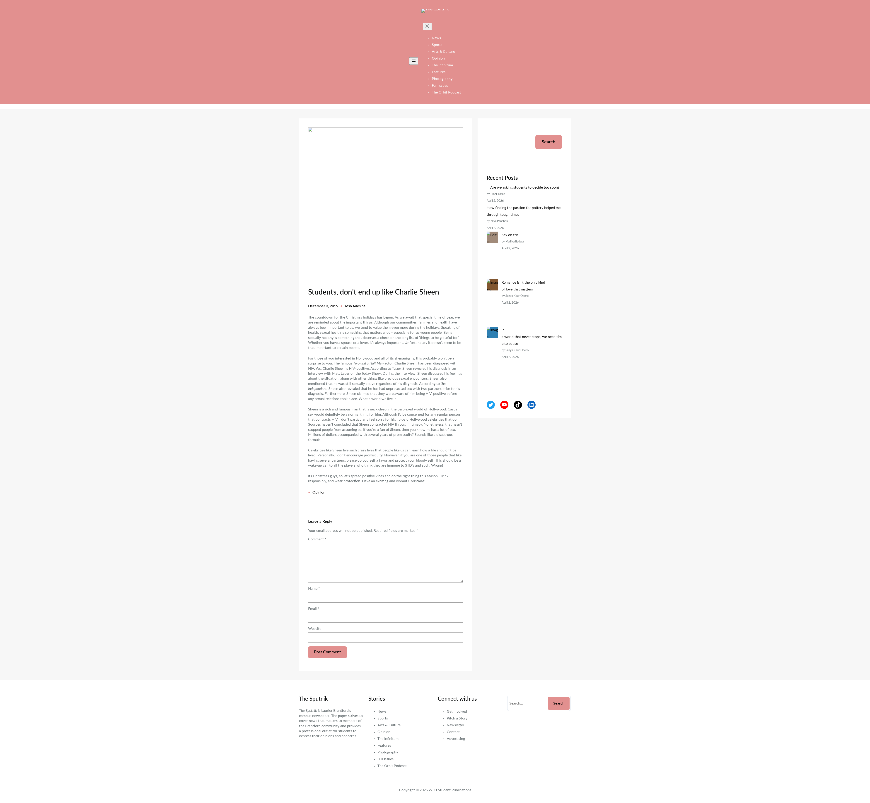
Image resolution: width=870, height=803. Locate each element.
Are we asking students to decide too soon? (525, 187)
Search (548, 142)
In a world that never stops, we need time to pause (532, 336)
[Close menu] (427, 26)
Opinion (318, 492)
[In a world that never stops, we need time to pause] (492, 357)
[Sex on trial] (492, 255)
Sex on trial (511, 235)
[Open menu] (413, 61)
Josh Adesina (355, 306)
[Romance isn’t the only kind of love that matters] (492, 303)
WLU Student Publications (450, 790)
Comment (317, 539)
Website (314, 628)
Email (313, 609)
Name (314, 588)
